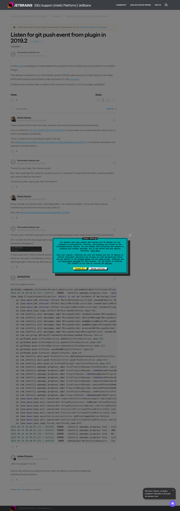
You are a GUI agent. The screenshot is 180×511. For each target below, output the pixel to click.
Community (121, 5)
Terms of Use (104, 259)
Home (20, 5)
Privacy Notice (84, 259)
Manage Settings (98, 268)
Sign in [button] (158, 5)
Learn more (95, 251)
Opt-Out (108, 263)
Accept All (80, 268)
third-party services (71, 261)
